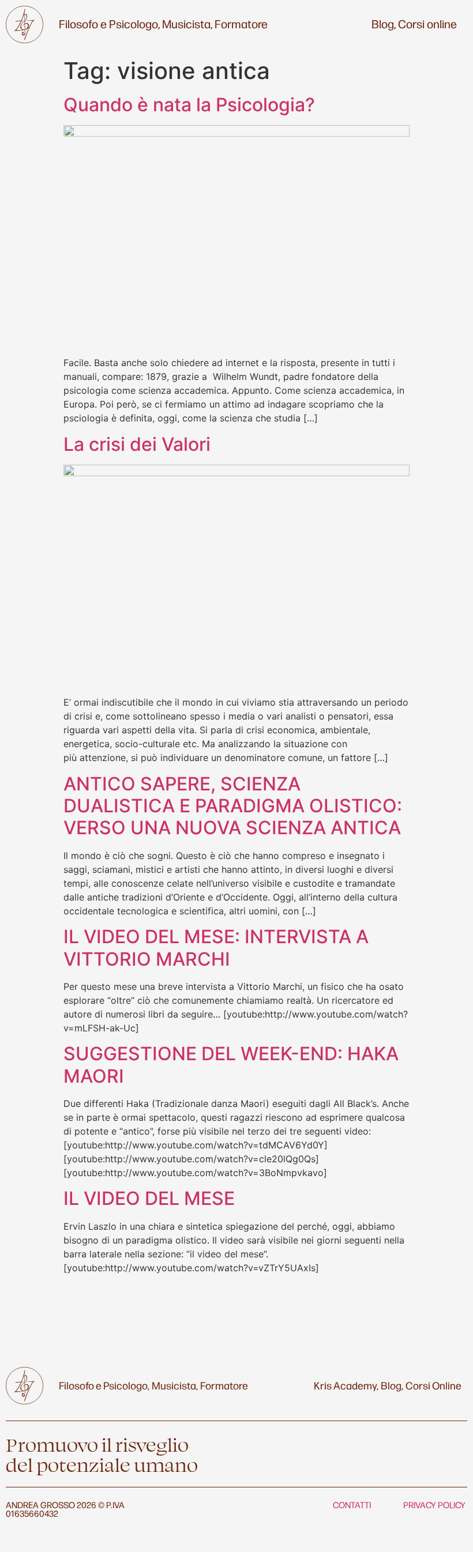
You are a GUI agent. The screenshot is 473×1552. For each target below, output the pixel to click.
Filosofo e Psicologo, (109, 23)
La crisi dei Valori (137, 444)
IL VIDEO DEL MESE (149, 1198)
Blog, (383, 23)
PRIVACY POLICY (434, 1504)
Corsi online (427, 23)
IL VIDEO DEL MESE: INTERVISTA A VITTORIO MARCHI (216, 947)
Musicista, (187, 23)
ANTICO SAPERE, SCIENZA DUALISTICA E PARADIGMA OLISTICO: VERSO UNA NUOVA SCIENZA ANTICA (232, 806)
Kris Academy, (346, 1385)
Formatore (241, 23)
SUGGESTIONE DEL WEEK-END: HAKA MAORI (231, 1064)
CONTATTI (352, 1504)
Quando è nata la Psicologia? (189, 104)
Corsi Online (433, 1385)
